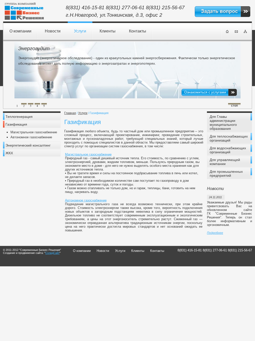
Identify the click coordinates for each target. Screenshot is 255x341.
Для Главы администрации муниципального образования (223, 123)
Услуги (80, 31)
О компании (20, 31)
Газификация (16, 124)
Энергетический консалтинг (28, 145)
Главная (70, 113)
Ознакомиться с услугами (205, 92)
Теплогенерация (19, 117)
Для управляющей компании (225, 162)
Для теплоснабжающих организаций (229, 138)
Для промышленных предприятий (226, 173)
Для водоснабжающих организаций (228, 150)
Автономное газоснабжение (31, 137)
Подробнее (215, 233)
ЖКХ (9, 153)
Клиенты (108, 31)
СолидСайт (52, 252)
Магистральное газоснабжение (33, 132)
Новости (53, 31)
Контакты (137, 31)
